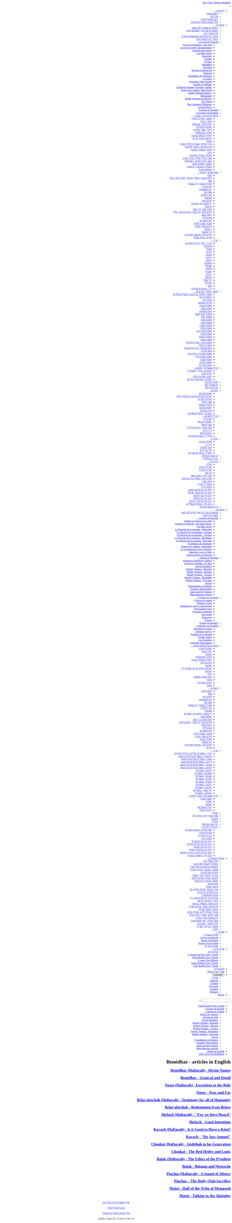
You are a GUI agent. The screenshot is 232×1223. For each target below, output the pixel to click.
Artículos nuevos (203, 631)
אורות (209, 464)
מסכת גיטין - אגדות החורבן (199, 342)
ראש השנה (206, 215)
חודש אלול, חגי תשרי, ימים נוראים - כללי (192, 212)
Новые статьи (204, 603)
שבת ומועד (213, 883)
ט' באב (208, 206)
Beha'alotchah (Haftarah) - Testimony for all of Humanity (184, 1100)
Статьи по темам (203, 600)
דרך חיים (207, 430)
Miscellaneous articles (201, 594)
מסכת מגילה (206, 328)
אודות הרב (219, 949)
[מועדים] (210, 689)
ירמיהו (209, 274)
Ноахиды (207, 617)
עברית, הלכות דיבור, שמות (205, 875)
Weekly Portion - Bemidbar (198, 577)
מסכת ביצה (206, 322)
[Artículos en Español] (196, 626)
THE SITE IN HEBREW (211, 1054)
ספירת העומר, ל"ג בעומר (200, 183)
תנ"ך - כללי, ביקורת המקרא (198, 243)
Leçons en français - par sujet (197, 44)
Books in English (209, 940)
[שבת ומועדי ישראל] (198, 173)
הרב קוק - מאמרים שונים (200, 855)
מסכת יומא (206, 317)
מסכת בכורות (205, 365)
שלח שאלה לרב (210, 861)
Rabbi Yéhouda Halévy (200, 93)
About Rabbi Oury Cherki (205, 957)
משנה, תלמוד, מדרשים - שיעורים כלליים (192, 294)
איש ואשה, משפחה (202, 677)
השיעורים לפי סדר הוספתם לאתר (202, 30)
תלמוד (209, 801)
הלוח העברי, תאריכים (207, 923)
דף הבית (220, 10)
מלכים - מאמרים (204, 779)
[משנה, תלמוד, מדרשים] (195, 292)
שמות (209, 249)
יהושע (209, 260)
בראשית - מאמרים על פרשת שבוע (195, 756)
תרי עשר (207, 280)
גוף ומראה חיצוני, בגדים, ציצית (203, 906)
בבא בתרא (206, 351)
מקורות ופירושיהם (209, 872)
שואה (209, 141)
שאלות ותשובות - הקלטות (199, 166)
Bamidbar (207, 64)
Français (214, 980)
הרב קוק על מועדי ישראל (200, 492)
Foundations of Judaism (200, 586)
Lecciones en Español (207, 112)
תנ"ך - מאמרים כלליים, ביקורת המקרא (193, 753)
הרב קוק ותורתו (210, 827)
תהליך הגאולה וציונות (201, 135)
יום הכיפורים (206, 220)
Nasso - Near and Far (213, 1092)
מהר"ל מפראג (211, 416)
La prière (207, 78)
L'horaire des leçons (202, 50)
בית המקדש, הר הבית (207, 892)
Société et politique (202, 84)
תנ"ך (215, 240)
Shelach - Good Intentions (210, 1122)
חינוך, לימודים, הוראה (207, 900)
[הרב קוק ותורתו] (202, 827)
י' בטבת (208, 229)
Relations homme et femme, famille (194, 87)
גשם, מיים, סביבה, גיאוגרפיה (198, 161)
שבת (209, 175)
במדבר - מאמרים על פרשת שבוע (196, 764)
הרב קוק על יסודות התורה (199, 844)
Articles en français (208, 518)
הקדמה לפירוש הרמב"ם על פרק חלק (194, 396)
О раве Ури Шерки (208, 960)
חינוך (209, 152)
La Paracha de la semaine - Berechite (193, 529)
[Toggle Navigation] (229, 6)
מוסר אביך (207, 481)
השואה (208, 671)
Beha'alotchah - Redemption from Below (198, 1107)
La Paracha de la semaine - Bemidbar (193, 538)
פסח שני (208, 192)
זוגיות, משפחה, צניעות (201, 149)
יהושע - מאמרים (204, 770)
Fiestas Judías (205, 637)
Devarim (207, 67)
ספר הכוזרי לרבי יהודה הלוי (205, 815)
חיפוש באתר (212, 13)
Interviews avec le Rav (200, 552)
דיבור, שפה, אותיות (202, 129)
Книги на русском (208, 943)
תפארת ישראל (205, 421)
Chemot (208, 59)
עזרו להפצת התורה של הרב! (116, 1202)
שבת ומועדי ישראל (209, 172)
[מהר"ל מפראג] (203, 416)
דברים (209, 257)
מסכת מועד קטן (204, 331)
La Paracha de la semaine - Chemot (194, 532)
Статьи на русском (208, 597)
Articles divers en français (199, 555)
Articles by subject (209, 1014)
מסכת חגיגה (206, 334)
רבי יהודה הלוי (211, 387)
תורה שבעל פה (204, 807)
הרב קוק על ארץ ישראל (200, 501)
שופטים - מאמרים (203, 773)
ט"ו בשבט (207, 232)
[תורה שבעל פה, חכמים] (195, 368)
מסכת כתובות (205, 336)
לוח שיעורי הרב (210, 33)
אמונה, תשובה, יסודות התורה (204, 869)
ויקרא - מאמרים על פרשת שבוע (196, 762)
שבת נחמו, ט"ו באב (202, 209)
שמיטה (208, 665)
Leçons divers (205, 107)
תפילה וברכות (211, 382)
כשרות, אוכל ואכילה (208, 909)
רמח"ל (215, 438)
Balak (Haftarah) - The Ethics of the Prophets (194, 1159)
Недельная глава (203, 608)
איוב (210, 285)
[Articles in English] (198, 558)
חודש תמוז (207, 200)
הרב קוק (214, 461)
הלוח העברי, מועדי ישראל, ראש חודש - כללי (190, 178)
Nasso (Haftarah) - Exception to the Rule (198, 1085)
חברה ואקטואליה (203, 657)
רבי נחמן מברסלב (210, 455)
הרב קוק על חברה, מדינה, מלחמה (196, 852)
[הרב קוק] (209, 462)
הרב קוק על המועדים (202, 841)
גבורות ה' (207, 419)
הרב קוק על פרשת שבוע (200, 489)
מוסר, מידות (206, 121)
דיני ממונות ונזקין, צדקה (207, 917)
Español (214, 989)
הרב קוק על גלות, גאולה (200, 849)
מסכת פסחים (205, 311)
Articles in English (209, 557)
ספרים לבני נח (211, 946)
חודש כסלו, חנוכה (203, 226)
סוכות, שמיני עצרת (203, 223)
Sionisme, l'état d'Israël (200, 81)
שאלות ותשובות (216, 858)
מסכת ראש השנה (203, 314)
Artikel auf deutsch (208, 623)
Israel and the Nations (201, 591)
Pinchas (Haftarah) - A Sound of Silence (199, 1174)
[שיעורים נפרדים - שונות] (194, 116)
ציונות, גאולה (212, 886)
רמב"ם (214, 390)
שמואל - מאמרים (203, 776)
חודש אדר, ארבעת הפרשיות (198, 745)
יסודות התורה (205, 648)
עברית (215, 977)
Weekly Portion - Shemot (199, 572)
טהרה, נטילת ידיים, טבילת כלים (202, 912)
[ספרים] (217, 932)
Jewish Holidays (203, 566)
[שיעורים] (215, 25)
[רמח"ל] (210, 439)
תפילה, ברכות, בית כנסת (206, 881)
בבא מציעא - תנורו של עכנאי (198, 348)
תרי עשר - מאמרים (202, 790)
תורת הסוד (206, 373)
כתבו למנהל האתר (116, 1207)
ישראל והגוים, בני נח (202, 138)
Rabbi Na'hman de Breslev (198, 98)
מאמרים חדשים (210, 515)
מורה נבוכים (206, 410)
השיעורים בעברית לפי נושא (205, 27)
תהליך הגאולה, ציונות (201, 660)
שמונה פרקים (205, 393)
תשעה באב (206, 716)
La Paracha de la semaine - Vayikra (194, 535)
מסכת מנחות (206, 362)
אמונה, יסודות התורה (202, 118)
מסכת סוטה (206, 339)
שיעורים (220, 25)
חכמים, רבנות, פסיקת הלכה (205, 878)
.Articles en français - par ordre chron (193, 523)
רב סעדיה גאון (211, 385)
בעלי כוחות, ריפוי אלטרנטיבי (204, 920)
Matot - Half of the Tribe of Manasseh (200, 1188)
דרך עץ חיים (206, 450)
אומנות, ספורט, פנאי (202, 163)
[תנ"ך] (212, 241)
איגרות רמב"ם (205, 399)
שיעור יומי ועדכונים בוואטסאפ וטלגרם (199, 36)
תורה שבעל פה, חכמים (207, 368)
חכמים (208, 804)
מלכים (209, 268)
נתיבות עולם (206, 433)
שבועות (208, 198)
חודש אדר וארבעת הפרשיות (198, 234)
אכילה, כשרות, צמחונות (200, 155)
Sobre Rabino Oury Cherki (204, 963)
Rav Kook (206, 101)
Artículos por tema (202, 628)
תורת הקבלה (205, 810)
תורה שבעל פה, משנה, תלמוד (204, 796)
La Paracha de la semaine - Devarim (194, 540)
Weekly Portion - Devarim (199, 580)
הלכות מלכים (205, 407)
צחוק (209, 679)
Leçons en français (208, 42)
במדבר (208, 254)
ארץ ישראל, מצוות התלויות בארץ (196, 144)
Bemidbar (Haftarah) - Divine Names (200, 1070)
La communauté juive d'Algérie (196, 549)
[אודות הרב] (213, 949)
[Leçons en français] (198, 42)
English (214, 983)
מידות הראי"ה (205, 835)
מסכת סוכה (206, 319)
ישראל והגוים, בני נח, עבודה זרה (196, 668)
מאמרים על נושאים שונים (205, 645)
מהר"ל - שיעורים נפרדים (200, 436)
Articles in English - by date (198, 563)
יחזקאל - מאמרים (203, 787)
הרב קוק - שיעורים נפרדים (199, 504)
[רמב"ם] (210, 391)
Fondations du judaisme (200, 76)
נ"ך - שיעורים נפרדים (201, 288)
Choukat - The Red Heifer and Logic (201, 1151)
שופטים (208, 263)
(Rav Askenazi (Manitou (199, 104)
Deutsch (214, 992)
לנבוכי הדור (206, 487)
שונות (209, 685)
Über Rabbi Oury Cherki (205, 966)
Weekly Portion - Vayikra (199, 574)
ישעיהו (208, 271)
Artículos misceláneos (201, 642)
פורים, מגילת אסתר (202, 237)
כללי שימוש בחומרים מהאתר (204, 22)
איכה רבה (207, 300)
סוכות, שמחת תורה (202, 733)
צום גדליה (207, 217)
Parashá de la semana (201, 634)
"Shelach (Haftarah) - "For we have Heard (196, 1114)
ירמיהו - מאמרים (204, 784)
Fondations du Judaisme (200, 543)
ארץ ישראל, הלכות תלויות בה (204, 889)
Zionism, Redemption (201, 589)
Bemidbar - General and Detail (205, 1078)
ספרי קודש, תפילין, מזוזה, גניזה (203, 915)
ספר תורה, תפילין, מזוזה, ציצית (197, 158)
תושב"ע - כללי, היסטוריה (200, 370)
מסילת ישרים (205, 441)
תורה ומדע (207, 651)
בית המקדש (206, 662)
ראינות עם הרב (204, 682)
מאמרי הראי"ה (204, 484)
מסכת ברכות (205, 305)
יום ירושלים (206, 195)
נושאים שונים (205, 169)
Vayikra (208, 61)
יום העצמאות (205, 189)
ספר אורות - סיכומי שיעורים (198, 830)
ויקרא (209, 251)
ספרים (221, 932)
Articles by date (210, 1017)
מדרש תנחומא (205, 302)
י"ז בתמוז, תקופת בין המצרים (198, 713)
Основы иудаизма (202, 611)
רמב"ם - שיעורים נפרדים (200, 413)
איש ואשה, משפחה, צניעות (205, 903)
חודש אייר (207, 186)
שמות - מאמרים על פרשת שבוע (196, 759)
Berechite (207, 56)
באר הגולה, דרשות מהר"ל (199, 427)
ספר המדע (207, 402)
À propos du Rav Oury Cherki (203, 954)
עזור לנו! (214, 16)
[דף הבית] (215, 11)
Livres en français (209, 937)
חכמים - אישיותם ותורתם (199, 379)
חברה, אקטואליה (203, 132)
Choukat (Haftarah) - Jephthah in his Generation (191, 1144)
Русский (213, 986)
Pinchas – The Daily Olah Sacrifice (202, 1181)
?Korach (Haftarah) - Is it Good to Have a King (192, 1129)
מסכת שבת (206, 308)
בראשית (208, 246)
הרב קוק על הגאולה (202, 498)
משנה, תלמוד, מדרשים (207, 291)
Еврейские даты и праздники (196, 606)
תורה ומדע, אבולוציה (202, 124)
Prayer (208, 583)
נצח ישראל (206, 424)
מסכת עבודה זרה (204, 356)
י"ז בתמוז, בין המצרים (201, 203)
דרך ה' (208, 444)
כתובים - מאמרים (203, 793)
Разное (208, 620)
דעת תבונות (206, 447)
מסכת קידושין (205, 345)
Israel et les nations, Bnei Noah (196, 90)
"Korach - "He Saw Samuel (208, 1137)
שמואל (208, 266)
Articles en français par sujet (198, 521)
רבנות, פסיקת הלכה (202, 376)
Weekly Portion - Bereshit (199, 569)
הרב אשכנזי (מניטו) (209, 506)
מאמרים (220, 509)
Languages (218, 975)
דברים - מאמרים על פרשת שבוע (196, 767)
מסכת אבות (206, 359)
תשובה (208, 654)
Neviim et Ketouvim (201, 70)
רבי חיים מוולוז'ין (210, 458)
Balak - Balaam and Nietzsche (206, 1166)
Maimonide (206, 95)
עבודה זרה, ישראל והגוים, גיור (204, 898)
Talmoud (207, 73)
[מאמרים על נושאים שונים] (192, 646)
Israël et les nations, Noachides (196, 546)
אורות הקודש (205, 467)
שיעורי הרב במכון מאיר (207, 39)
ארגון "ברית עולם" (215, 971)
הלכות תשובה (205, 404)
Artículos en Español (207, 625)
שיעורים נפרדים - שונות (206, 115)
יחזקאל (208, 277)
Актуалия (206, 614)
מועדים (214, 688)
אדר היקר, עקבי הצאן (201, 475)
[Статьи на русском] (197, 598)
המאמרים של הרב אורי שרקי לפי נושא (199, 512)
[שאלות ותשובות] (208, 859)
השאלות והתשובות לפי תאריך (203, 866)
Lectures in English (208, 110)
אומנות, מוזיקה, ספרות (207, 926)
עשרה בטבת (206, 739)
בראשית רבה (205, 297)
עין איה (208, 472)
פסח (210, 181)
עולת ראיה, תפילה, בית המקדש (197, 478)
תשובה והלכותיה (204, 127)
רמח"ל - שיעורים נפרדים (200, 453)
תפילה (215, 813)
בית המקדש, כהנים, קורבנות (198, 146)
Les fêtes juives (204, 53)
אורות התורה (205, 470)
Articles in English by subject (197, 560)
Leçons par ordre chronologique (196, 47)
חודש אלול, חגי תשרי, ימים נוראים (195, 722)
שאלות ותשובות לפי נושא (206, 864)
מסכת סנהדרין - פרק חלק (199, 353)
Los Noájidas (205, 640)
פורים (209, 747)
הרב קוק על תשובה (202, 495)
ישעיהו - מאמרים (203, 781)
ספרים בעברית (211, 934)
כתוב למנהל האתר (209, 19)
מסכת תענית (205, 325)
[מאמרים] (215, 510)
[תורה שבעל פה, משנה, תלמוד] (188, 796)
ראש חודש (207, 691)
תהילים (208, 283)
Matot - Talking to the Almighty (205, 1196)
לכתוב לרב (219, 968)
